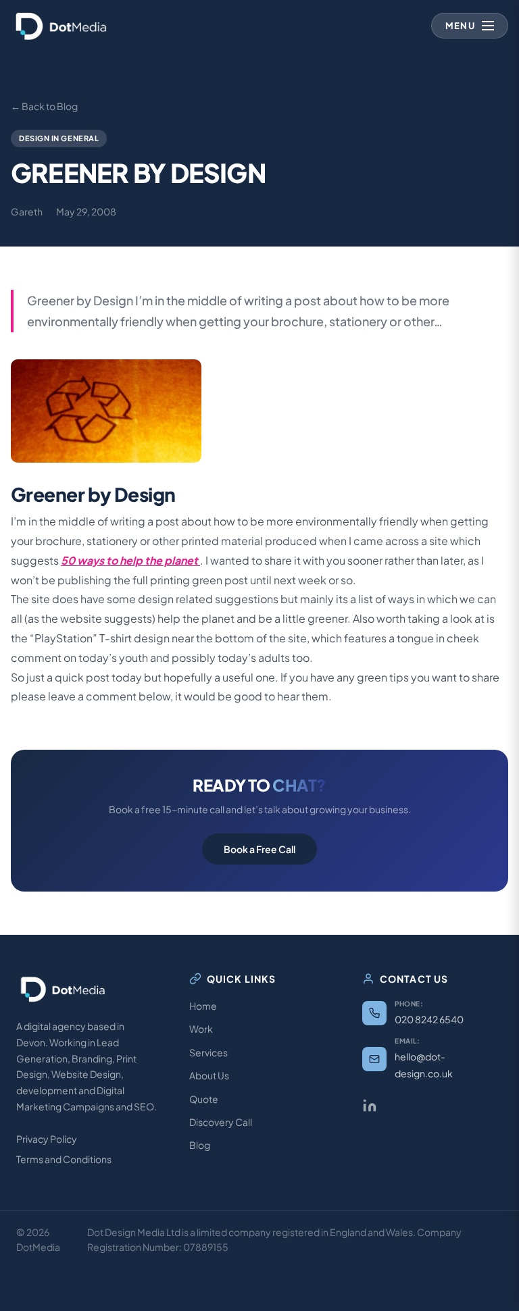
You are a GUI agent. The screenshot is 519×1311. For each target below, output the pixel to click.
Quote (203, 1099)
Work (201, 1029)
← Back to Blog (44, 106)
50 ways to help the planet (130, 560)
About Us (209, 1075)
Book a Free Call (259, 849)
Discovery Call (220, 1122)
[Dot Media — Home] (61, 25)
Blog (199, 1145)
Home (203, 1006)
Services (208, 1052)
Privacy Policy (46, 1139)
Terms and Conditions (64, 1159)
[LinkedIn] (369, 1105)
